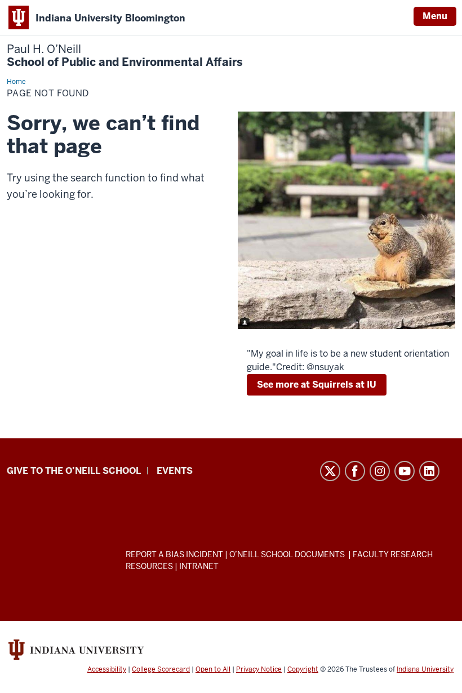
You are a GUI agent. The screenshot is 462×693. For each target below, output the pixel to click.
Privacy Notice (259, 669)
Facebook (355, 471)
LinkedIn (429, 471)
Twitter (330, 471)
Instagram (380, 471)
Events (175, 471)
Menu (435, 16)
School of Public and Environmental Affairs (125, 56)
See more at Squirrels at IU (316, 384)
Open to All (213, 669)
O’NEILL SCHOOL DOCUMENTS (287, 554)
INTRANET (199, 566)
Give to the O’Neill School (74, 471)
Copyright (302, 669)
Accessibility (106, 669)
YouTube (404, 471)
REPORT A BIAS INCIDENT (174, 554)
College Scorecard (161, 669)
